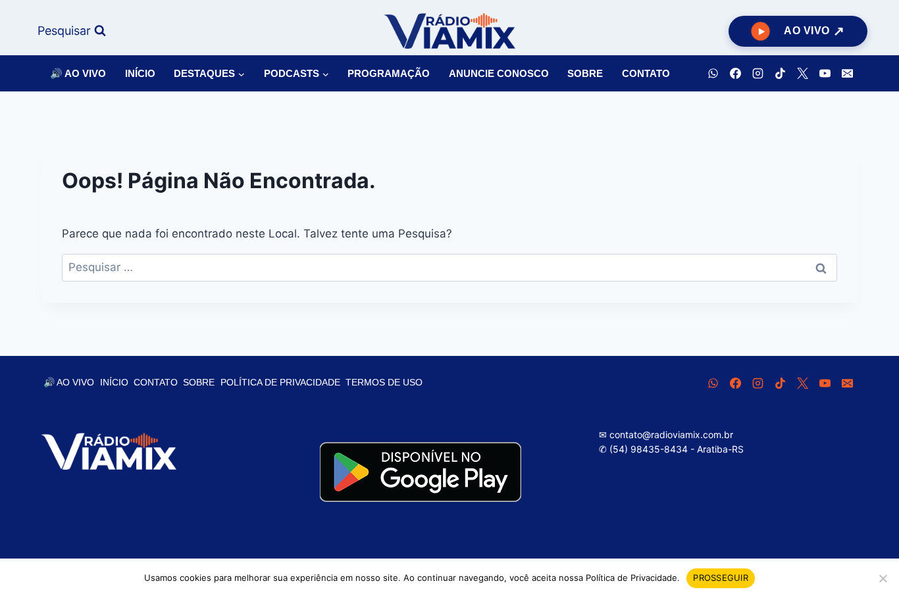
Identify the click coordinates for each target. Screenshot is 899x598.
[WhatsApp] (713, 73)
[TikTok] (780, 73)
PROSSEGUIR (720, 577)
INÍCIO (140, 73)
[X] (802, 73)
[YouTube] (824, 73)
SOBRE (585, 73)
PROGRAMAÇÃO (388, 73)
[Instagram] (757, 73)
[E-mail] (847, 73)
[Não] (882, 578)
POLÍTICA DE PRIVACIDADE (280, 382)
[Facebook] (735, 73)
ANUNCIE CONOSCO (499, 73)
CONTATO (646, 73)
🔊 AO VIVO (78, 73)
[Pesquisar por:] (449, 267)
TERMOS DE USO (384, 382)
